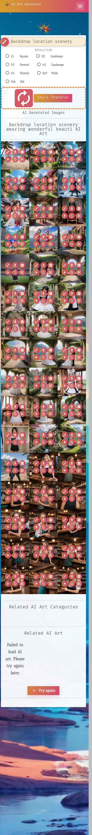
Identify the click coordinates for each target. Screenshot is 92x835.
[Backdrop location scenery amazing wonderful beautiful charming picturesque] (43, 155)
